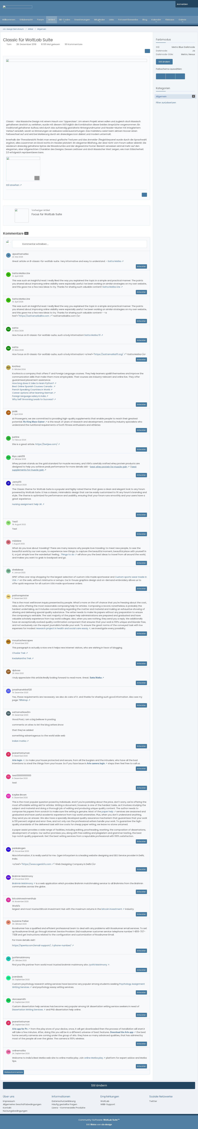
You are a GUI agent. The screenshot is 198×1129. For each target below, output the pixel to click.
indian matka (19, 740)
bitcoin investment (112, 909)
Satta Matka (114, 261)
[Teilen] (147, 51)
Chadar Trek (18, 652)
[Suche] (193, 4)
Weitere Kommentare (13, 1072)
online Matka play (93, 1057)
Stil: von (99, 1124)
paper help (107, 811)
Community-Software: (99, 1119)
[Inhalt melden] (144, 195)
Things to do (67, 554)
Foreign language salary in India (29, 396)
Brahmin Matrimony (22, 883)
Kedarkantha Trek (21, 658)
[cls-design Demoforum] (87, 8)
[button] (145, 254)
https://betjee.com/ (46, 444)
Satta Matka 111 (92, 335)
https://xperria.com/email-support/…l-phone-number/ (41, 945)
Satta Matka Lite (111, 286)
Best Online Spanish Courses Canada (32, 386)
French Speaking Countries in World (31, 389)
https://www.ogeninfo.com (36, 864)
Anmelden (182, 4)
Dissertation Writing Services (27, 1009)
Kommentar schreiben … (35, 243)
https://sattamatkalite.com (34, 315)
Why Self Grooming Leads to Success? (32, 399)
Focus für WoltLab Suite (47, 214)
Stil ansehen (12, 184)
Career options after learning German (32, 392)
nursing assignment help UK (27, 504)
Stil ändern (164, 61)
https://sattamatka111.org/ (108, 354)
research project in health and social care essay (62, 628)
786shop (23, 700)
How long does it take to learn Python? (33, 383)
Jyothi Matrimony (97, 964)
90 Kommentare (73, 44)
